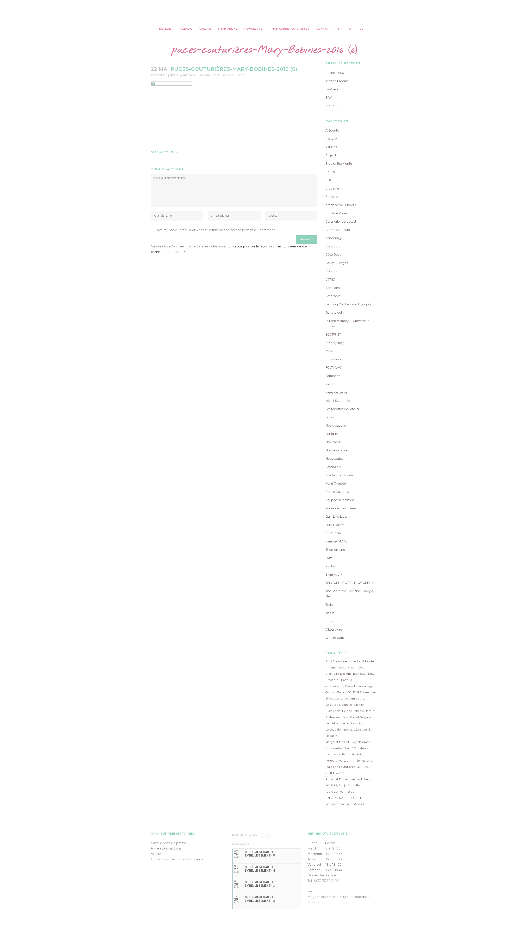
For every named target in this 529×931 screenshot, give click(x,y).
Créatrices (332, 296)
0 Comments (209, 75)
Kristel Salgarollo (337, 401)
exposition (357, 704)
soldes (330, 566)
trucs (329, 621)
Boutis (330, 172)
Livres (329, 417)
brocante (332, 188)
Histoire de (333, 711)
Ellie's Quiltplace (337, 698)
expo (329, 351)
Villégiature (333, 629)
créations (369, 692)
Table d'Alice (334, 791)
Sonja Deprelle (349, 785)
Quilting (362, 766)
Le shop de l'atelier (338, 729)
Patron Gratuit (352, 754)
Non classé (333, 442)
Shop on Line (335, 550)
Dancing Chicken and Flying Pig (348, 304)
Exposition (333, 359)
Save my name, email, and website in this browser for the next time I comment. (215, 230)
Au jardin (331, 155)
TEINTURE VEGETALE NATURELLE (349, 583)
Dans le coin (334, 312)
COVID (330, 279)
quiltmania (333, 533)
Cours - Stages (335, 692)
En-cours (357, 698)
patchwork (333, 754)
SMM (328, 558)
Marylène (190, 75)
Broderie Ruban (337, 213)
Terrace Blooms (336, 81)
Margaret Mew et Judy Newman (348, 742)
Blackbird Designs (338, 673)
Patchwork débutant (340, 475)
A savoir (331, 139)
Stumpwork (333, 574)
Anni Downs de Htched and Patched (350, 661)
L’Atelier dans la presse (169, 843)
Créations (332, 288)
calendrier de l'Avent (340, 686)
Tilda (329, 605)
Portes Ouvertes (337, 492)
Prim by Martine (361, 760)
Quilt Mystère (334, 525)
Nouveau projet (336, 450)
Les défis (357, 723)
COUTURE (355, 692)
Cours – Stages (336, 263)
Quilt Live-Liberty (337, 516)
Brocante (331, 679)
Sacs (367, 779)
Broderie (331, 197)
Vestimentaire (335, 804)
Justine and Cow (336, 717)
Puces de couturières (340, 508)
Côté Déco (333, 255)
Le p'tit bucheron (337, 723)
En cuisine (332, 704)
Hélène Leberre (353, 711)
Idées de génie (336, 392)
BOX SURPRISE (364, 673)
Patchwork (333, 467)
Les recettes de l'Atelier (342, 409)
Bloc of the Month (338, 164)
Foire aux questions (166, 848)
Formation (332, 376)
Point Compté (335, 483)
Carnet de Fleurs (337, 230)
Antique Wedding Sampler (344, 667)
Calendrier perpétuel (340, 221)
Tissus (329, 613)
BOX (328, 180)
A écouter (332, 130)
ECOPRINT (333, 334)
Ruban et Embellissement (343, 779)
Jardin (370, 711)
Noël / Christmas (356, 748)
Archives (157, 854)
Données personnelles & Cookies (177, 859)
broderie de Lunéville (341, 205)
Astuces (331, 147)
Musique (331, 434)
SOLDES (331, 106)
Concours (332, 246)
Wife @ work (334, 638)
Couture (331, 271)
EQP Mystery (334, 343)
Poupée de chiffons (339, 500)
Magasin (331, 735)
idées (329, 384)
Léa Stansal (362, 729)
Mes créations (335, 425)
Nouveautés (334, 459)
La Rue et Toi (334, 89)
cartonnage (334, 238)
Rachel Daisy (334, 73)
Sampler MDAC (336, 541)
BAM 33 (330, 98)
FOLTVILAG (333, 368)
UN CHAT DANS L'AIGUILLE (344, 797)
